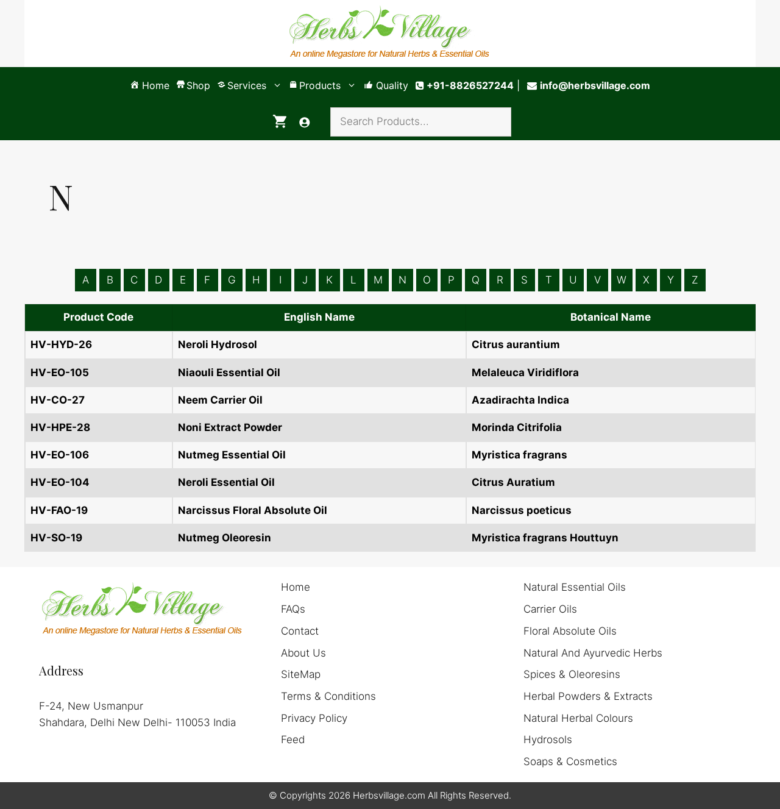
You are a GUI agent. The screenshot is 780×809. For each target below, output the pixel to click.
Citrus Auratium (513, 482)
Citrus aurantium (516, 344)
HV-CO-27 (57, 400)
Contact (300, 631)
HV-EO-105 (59, 372)
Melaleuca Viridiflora (525, 372)
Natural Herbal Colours (578, 718)
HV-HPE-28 (60, 427)
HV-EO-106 (59, 455)
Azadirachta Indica (520, 400)
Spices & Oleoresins (571, 674)
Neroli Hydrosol (217, 344)
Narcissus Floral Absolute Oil (252, 510)
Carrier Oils (550, 609)
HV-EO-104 (60, 482)
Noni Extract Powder (230, 427)
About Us (303, 653)
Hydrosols (547, 739)
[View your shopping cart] (280, 122)
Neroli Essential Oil (226, 482)
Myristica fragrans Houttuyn (545, 538)
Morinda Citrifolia (517, 427)
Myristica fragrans (519, 455)
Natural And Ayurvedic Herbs (592, 653)
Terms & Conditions (328, 696)
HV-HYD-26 (61, 344)
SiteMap (301, 674)
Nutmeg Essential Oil (232, 455)
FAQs (293, 609)
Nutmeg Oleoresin (224, 538)
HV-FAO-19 (59, 510)
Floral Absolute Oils (570, 631)
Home (295, 587)
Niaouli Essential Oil (229, 372)
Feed (293, 739)
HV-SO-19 (56, 538)
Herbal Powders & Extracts (588, 696)
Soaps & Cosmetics (570, 761)
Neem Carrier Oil (220, 400)
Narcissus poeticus (522, 510)
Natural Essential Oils (574, 587)
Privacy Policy (314, 718)
